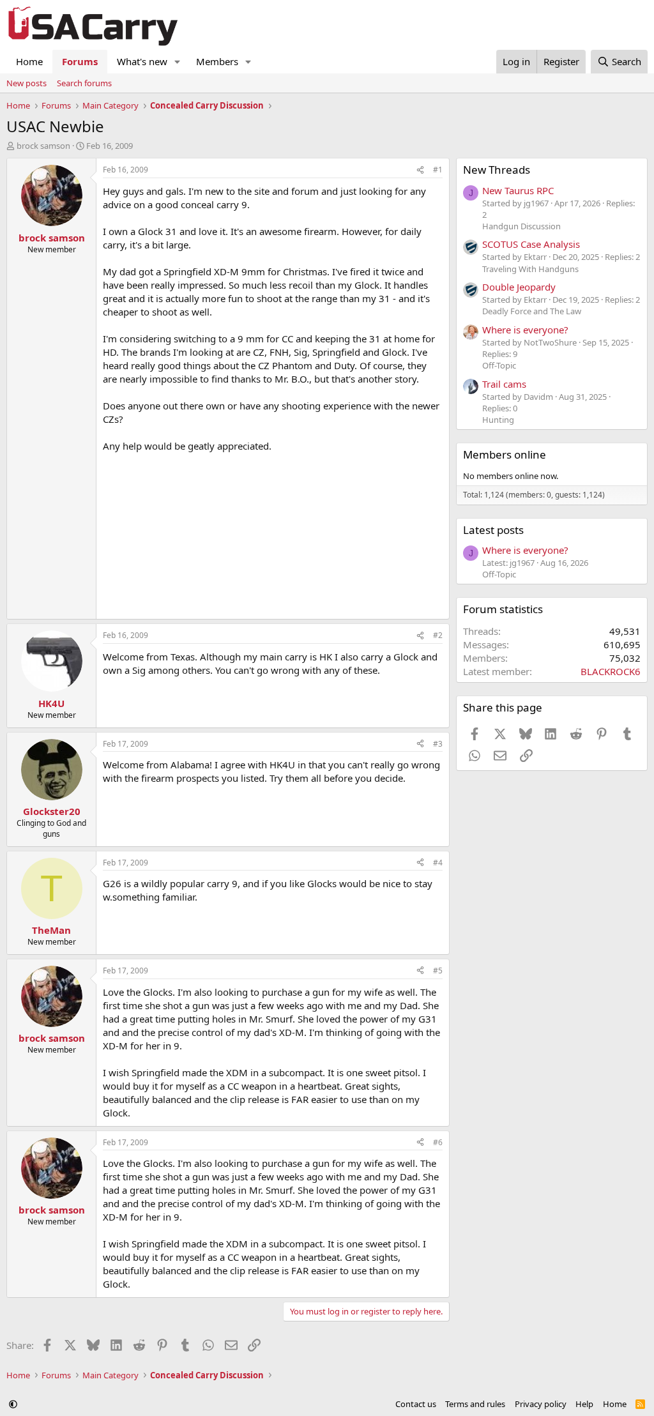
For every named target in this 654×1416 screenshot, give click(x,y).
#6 (438, 1142)
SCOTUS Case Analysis (531, 244)
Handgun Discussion (521, 226)
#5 (438, 970)
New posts (26, 83)
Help (584, 1404)
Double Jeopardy (519, 286)
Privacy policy (541, 1404)
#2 (438, 635)
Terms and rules (475, 1404)
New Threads (496, 169)
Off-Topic (499, 365)
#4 (438, 862)
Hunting (498, 419)
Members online (504, 454)
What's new (142, 61)
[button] (177, 61)
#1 (438, 169)
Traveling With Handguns (530, 269)
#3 (438, 743)
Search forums (84, 83)
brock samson (43, 145)
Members (217, 61)
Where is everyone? (525, 329)
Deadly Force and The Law (531, 311)
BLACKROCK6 (611, 671)
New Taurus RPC (518, 190)
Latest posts (493, 529)
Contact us (415, 1404)
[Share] (420, 170)
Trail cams (504, 383)
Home (29, 61)
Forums (80, 61)
